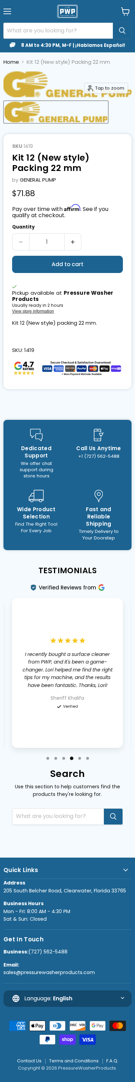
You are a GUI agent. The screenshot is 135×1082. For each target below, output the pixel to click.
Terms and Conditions (74, 1061)
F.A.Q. (112, 1061)
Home (11, 62)
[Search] (122, 31)
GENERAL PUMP (38, 179)
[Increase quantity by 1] (73, 242)
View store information (33, 311)
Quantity (23, 227)
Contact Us (29, 1061)
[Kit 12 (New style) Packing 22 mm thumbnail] (56, 112)
